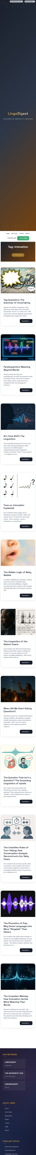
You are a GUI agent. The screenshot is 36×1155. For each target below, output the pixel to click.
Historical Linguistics (12, 1147)
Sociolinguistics (10, 1150)
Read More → (26, 321)
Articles (14, 233)
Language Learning (11, 1154)
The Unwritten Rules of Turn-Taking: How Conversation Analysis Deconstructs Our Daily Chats (16, 853)
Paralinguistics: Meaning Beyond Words (17, 368)
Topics (21, 233)
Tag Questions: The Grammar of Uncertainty (17, 301)
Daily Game (23, 238)
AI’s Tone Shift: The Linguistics (14, 437)
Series (7, 1119)
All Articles (8, 1112)
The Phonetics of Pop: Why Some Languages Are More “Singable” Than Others (18, 927)
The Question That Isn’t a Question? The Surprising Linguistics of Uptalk (17, 780)
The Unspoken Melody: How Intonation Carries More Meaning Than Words (16, 1000)
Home (8, 233)
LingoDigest (18, 113)
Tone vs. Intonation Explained (14, 506)
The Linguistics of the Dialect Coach (15, 643)
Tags (6, 1127)
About (28, 233)
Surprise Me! (12, 238)
